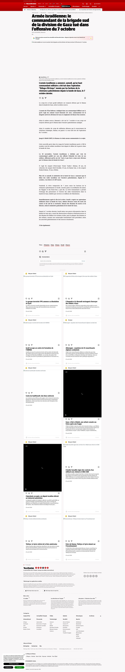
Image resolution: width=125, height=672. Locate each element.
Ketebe (33, 656)
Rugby (77, 634)
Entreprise (39, 627)
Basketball (78, 624)
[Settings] (99, 6)
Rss (41, 646)
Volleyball (78, 638)
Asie (24, 625)
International (43, 12)
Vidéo (51, 615)
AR (40, 567)
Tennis (77, 636)
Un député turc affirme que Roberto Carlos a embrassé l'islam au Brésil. (42, 9)
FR (43, 567)
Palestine (47, 245)
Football (78, 627)
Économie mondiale (41, 625)
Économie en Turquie (41, 624)
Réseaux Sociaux (54, 629)
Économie (39, 619)
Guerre (68, 245)
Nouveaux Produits (54, 627)
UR (47, 567)
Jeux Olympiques (80, 631)
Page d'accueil (35, 12)
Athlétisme (78, 622)
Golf (77, 629)
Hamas (57, 245)
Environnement (66, 629)
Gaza (53, 245)
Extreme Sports (79, 625)
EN (38, 567)
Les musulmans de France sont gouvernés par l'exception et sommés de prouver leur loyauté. (86, 9)
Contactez (34, 646)
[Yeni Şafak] (29, 568)
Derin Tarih (38, 656)
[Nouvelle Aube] (31, 4)
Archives (91, 615)
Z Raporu (28, 656)
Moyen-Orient (51, 12)
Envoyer (83, 261)
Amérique (25, 624)
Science (52, 631)
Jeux (51, 624)
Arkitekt (49, 656)
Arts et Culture (66, 622)
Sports (78, 619)
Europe (25, 627)
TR (36, 567)
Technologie (53, 619)
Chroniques (79, 615)
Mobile (51, 625)
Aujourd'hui (26, 615)
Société (65, 619)
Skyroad (44, 656)
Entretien (65, 627)
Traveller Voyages (67, 633)
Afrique (25, 622)
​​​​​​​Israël (62, 245)
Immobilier (39, 629)
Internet (52, 622)
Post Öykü (54, 656)
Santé (64, 631)
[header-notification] (87, 4)
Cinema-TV (65, 624)
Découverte (65, 625)
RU (45, 567)
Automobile (39, 622)
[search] (83, 4)
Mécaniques (79, 633)
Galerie (65, 615)
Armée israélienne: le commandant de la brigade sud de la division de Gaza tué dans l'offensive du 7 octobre (75, 12)
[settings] (90, 4)
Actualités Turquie (42, 615)
